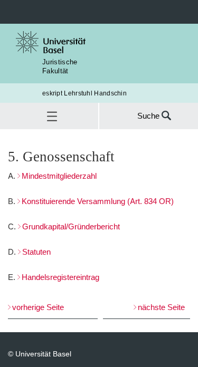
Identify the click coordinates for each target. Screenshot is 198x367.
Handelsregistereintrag (60, 277)
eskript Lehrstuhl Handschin (84, 93)
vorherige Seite (38, 307)
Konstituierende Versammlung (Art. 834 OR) (98, 201)
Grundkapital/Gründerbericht (71, 226)
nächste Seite (161, 307)
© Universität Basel (39, 353)
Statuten (36, 252)
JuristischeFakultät (60, 66)
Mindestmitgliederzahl (59, 176)
